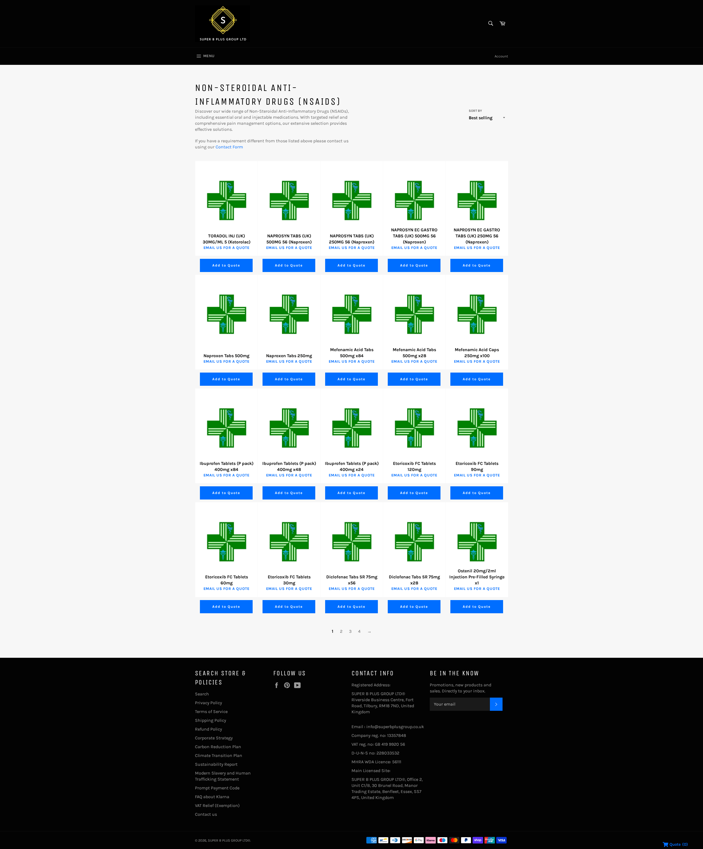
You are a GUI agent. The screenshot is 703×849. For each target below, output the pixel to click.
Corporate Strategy (214, 737)
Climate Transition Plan (218, 755)
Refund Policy (208, 729)
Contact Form (229, 146)
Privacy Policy (208, 702)
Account (501, 56)
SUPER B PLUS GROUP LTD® (229, 840)
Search (202, 694)
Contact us (206, 814)
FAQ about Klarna (212, 796)
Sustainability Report (216, 764)
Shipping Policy (210, 720)
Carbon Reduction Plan (218, 746)
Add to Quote (226, 265)
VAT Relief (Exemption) (217, 805)
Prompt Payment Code (217, 787)
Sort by (475, 111)
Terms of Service (211, 711)
